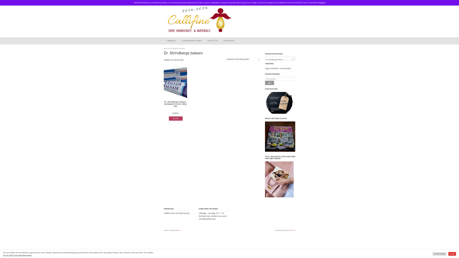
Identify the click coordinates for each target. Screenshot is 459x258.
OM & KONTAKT (228, 41)
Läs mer (176, 118)
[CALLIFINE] (199, 20)
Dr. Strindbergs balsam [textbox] (279, 59)
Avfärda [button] (322, 3)
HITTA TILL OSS (213, 41)
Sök (269, 83)
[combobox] (280, 58)
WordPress (291, 230)
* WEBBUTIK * (171, 41)
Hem (165, 48)
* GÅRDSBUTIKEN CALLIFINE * (191, 41)
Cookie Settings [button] (439, 254)
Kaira (178, 230)
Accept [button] (452, 254)
